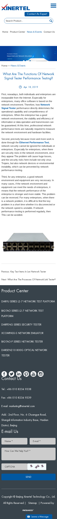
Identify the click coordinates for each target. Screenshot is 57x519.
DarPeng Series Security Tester (21, 324)
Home (5, 32)
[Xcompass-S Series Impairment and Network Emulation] (28, 56)
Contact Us (49, 32)
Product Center (17, 32)
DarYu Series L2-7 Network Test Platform (28, 301)
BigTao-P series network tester (22, 341)
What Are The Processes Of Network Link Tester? (31, 279)
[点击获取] (36, 466)
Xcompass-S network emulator (22, 333)
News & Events (34, 32)
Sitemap (32, 503)
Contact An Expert (37, 14)
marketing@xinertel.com (22, 406)
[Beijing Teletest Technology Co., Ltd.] (15, 7)
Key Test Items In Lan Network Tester (28, 272)
